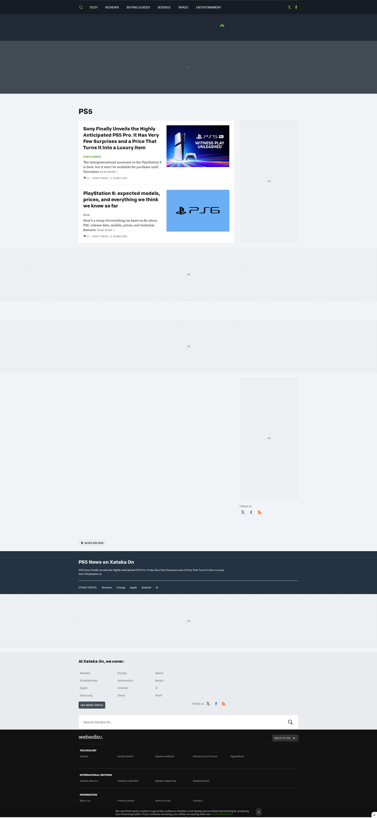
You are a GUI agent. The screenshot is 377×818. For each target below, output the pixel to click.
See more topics (92, 705)
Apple (133, 587)
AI (157, 587)
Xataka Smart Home (205, 756)
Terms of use (163, 800)
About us (85, 800)
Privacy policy (126, 800)
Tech (93, 7)
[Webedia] (91, 736)
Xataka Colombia (127, 781)
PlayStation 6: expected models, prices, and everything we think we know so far (121, 199)
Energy (121, 587)
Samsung (86, 695)
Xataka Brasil (201, 781)
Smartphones (89, 680)
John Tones (100, 178)
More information (222, 814)
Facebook (296, 7)
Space (183, 7)
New (86, 214)
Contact (198, 800)
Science (164, 7)
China (121, 695)
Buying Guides (138, 7)
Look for (290, 722)
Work (158, 695)
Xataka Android (164, 756)
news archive (94, 543)
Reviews (112, 7)
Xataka (84, 756)
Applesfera (237, 756)
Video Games (92, 156)
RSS (259, 511)
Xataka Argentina (165, 781)
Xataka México (89, 781)
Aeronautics (125, 680)
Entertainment (208, 7)
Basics (159, 680)
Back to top (283, 738)
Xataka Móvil (125, 756)
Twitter (289, 7)
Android (146, 587)
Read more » (108, 172)
